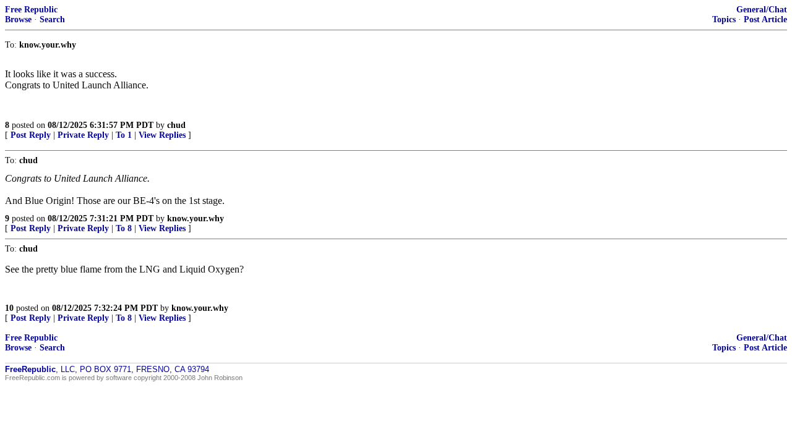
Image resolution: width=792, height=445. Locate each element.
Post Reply (31, 135)
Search (52, 19)
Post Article (765, 19)
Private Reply (83, 135)
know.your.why (195, 218)
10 (9, 308)
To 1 (124, 135)
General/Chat (761, 9)
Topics (724, 19)
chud (176, 125)
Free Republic (31, 9)
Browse (18, 19)
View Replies (162, 135)
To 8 (124, 228)
